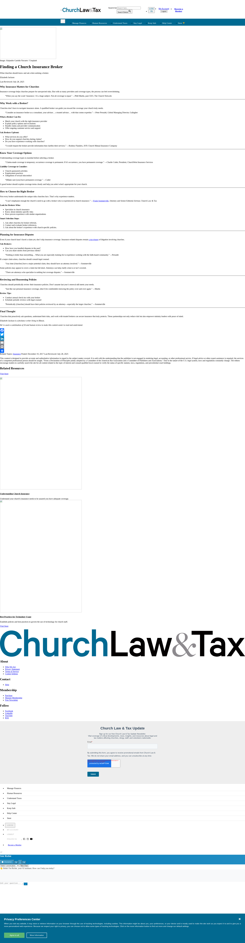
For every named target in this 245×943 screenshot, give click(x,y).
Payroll (101, 45)
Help (7, 685)
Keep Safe (152, 23)
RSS (7, 718)
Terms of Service (12, 671)
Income (128, 48)
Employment (103, 42)
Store (180, 23)
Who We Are (126, 65)
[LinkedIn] (122, 338)
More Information (37, 935)
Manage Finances (79, 23)
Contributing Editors (133, 85)
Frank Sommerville (101, 201)
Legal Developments (159, 54)
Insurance (76, 79)
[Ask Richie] (1, 851)
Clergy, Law (156, 48)
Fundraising (77, 48)
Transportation (78, 82)
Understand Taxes (120, 23)
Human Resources (99, 23)
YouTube (9, 716)
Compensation (104, 39)
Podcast (101, 73)
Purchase (8, 695)
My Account (164, 9)
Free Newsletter (11, 700)
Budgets (75, 39)
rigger (96, 239)
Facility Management (80, 76)
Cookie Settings (11, 674)
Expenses (128, 45)
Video (100, 82)
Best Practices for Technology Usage (15, 617)
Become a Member (178, 10)
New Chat (24, 866)
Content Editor (131, 76)
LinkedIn (9, 713)
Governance (156, 51)
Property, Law (156, 60)
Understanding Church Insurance (14, 494)
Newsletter (102, 70)
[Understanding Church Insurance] (41, 489)
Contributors (130, 88)
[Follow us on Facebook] (24, 839)
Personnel (102, 48)
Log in (151, 10)
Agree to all (14, 935)
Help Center (167, 23)
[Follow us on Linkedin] (28, 839)
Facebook (9, 711)
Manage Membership (13, 698)
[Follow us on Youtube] (31, 839)
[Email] (122, 343)
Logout (163, 11)
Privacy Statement (12, 669)
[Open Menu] (62, 21)
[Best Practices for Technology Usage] (41, 612)
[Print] (122, 347)
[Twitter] (122, 334)
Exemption (129, 42)
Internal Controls (78, 51)
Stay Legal (137, 23)
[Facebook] (122, 330)
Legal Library (156, 57)
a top (91, 239)
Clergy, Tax (129, 39)
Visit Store (4, 374)
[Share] (122, 351)
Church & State (157, 45)
